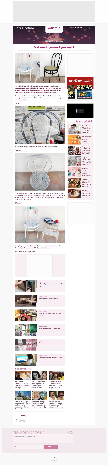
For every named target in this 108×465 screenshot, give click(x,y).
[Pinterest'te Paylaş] (23, 420)
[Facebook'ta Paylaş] (16, 420)
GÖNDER (50, 446)
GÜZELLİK (72, 27)
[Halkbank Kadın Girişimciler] (29, 28)
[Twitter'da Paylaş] (20, 420)
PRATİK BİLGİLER (49, 41)
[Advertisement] (40, 265)
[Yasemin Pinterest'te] (23, 28)
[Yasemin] (54, 29)
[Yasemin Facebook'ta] (17, 28)
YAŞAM (81, 27)
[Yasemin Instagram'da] (20, 28)
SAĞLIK (77, 27)
